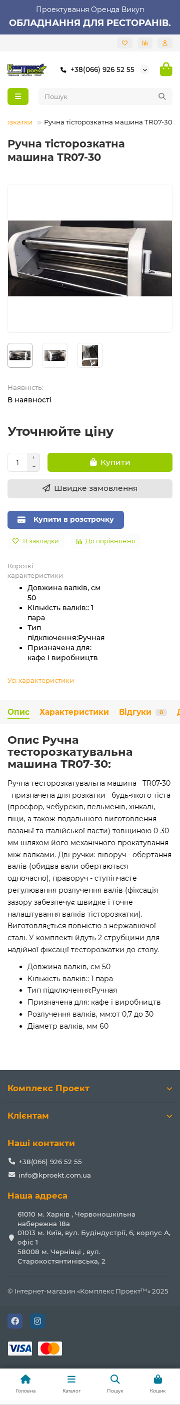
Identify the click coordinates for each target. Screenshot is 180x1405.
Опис (19, 712)
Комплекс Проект (49, 1088)
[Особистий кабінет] (165, 42)
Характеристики (74, 712)
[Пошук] (162, 96)
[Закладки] (124, 42)
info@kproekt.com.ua (54, 1175)
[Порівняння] (145, 42)
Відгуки (141, 712)
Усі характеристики (41, 680)
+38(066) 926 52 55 (102, 69)
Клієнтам (28, 1116)
